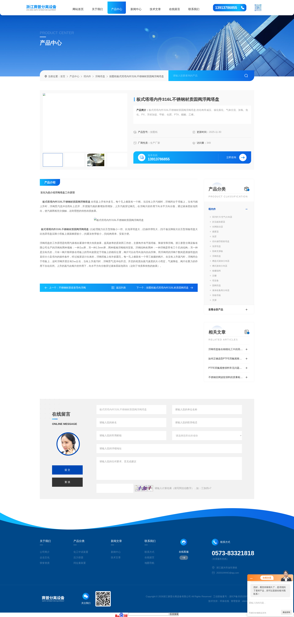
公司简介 (45, 552)
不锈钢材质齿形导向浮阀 (72, 287)
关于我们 (97, 9)
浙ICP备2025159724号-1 (241, 596)
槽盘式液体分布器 (220, 261)
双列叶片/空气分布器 (222, 217)
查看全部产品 (215, 309)
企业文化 (45, 557)
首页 (62, 76)
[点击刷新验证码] (144, 488)
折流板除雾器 (218, 222)
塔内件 (87, 76)
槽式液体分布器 (219, 266)
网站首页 (78, 9)
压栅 (214, 275)
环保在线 (224, 601)
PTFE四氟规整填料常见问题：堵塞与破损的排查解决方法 (229, 368)
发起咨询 (286, 612)
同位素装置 (80, 563)
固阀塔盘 (216, 285)
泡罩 (214, 236)
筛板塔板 (216, 295)
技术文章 (155, 9)
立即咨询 (231, 157)
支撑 (214, 300)
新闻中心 (135, 9)
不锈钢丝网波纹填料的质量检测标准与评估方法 (229, 377)
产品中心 (116, 9)
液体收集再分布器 (220, 290)
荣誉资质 (45, 563)
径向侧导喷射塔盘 (220, 241)
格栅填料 (216, 271)
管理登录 (235, 601)
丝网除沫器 (217, 226)
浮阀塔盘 (100, 76)
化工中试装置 (81, 552)
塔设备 (215, 280)
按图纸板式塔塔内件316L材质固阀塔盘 (167, 287)
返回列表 (121, 287)
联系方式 (149, 552)
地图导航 (149, 563)
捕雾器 (215, 231)
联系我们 (193, 9)
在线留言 (174, 9)
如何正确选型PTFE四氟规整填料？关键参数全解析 (229, 358)
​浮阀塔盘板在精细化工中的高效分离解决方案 (229, 349)
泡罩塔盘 (216, 246)
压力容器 (78, 557)
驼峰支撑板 (217, 251)
